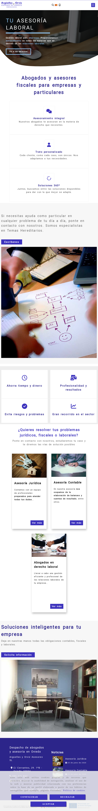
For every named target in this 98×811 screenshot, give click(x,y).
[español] (56, 5)
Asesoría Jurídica (76, 759)
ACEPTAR (48, 804)
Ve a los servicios (18, 51)
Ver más (37, 523)
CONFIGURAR (29, 797)
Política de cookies (74, 790)
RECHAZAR (67, 797)
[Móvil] (59, 5)
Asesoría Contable (76, 770)
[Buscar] (53, 5)
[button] (93, 5)
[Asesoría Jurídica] (58, 761)
